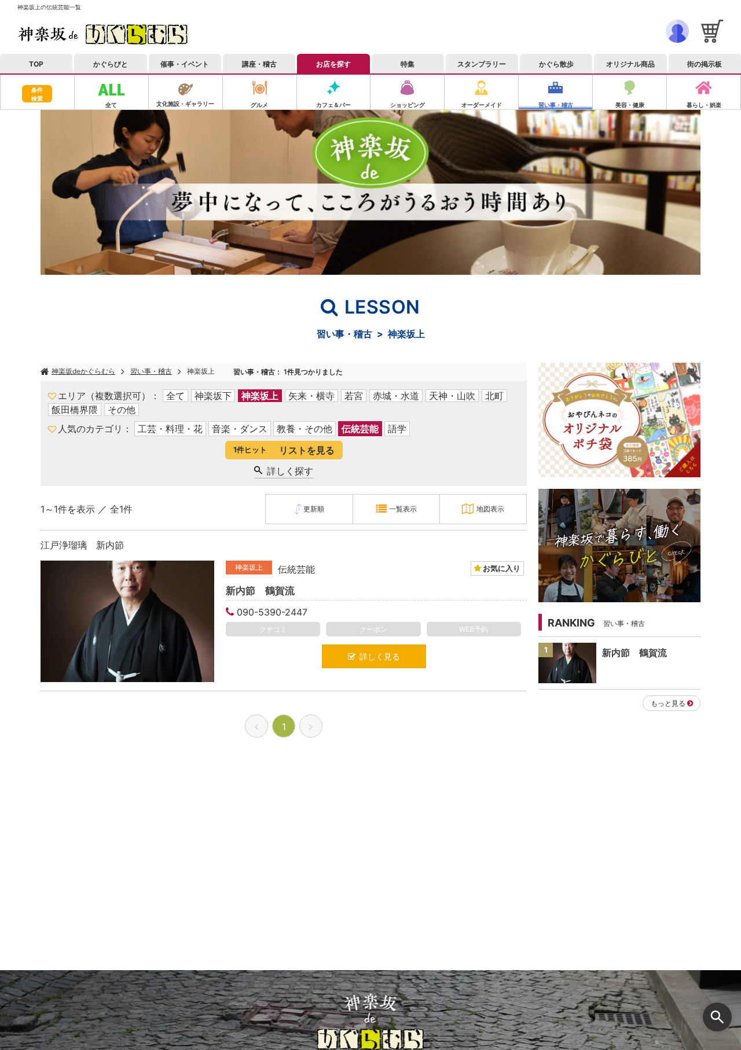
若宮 (353, 395)
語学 (397, 428)
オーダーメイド (481, 104)
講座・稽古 (259, 64)
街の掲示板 (704, 64)
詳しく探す (287, 471)
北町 (494, 395)
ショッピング (407, 104)
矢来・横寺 (311, 395)
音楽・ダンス (239, 428)
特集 (407, 64)
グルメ (259, 104)
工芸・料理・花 (170, 428)
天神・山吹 (452, 395)
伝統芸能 (360, 428)
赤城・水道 (396, 395)
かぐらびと (110, 64)
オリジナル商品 (630, 64)
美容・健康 (629, 104)
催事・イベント (184, 64)
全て (111, 104)
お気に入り (500, 568)
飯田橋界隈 (75, 409)
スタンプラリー (481, 64)
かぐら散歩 (556, 64)
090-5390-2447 (272, 612)
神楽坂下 (213, 395)
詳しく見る (377, 656)
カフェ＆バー (333, 104)
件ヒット (284, 450)
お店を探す (333, 64)
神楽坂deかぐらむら (83, 371)
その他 (121, 409)
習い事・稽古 (555, 104)
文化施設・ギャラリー (185, 103)
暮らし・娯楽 (704, 104)
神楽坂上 (201, 371)
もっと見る (668, 703)
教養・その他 (304, 428)
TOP (36, 64)
